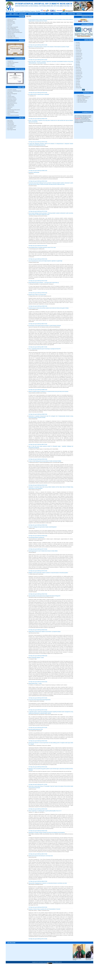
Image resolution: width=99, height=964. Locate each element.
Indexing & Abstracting (11, 19)
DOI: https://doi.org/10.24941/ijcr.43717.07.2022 (38, 549)
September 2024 (79, 76)
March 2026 (78, 48)
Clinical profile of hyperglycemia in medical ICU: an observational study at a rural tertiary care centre (48, 883)
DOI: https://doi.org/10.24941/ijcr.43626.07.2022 (38, 881)
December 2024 (79, 72)
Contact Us (79, 13)
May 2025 (78, 64)
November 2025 (79, 54)
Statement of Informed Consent (13, 31)
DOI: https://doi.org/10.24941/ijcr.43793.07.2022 (38, 181)
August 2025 (78, 59)
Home (10, 13)
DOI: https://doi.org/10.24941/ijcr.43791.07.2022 (38, 280)
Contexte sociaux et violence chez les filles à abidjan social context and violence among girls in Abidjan (49, 308)
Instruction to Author (11, 23)
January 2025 (78, 70)
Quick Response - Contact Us (13, 37)
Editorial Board (10, 20)
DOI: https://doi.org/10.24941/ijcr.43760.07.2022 (38, 629)
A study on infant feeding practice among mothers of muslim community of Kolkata (45, 461)
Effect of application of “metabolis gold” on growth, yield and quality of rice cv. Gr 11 (45, 810)
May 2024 (78, 83)
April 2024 (78, 84)
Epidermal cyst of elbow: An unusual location (37, 294)
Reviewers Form (71, 13)
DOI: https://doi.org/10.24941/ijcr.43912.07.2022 (38, 44)
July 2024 (78, 79)
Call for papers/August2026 (12, 27)
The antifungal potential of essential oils (36, 537)
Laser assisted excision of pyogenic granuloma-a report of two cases (42, 247)
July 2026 (78, 42)
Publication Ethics (10, 33)
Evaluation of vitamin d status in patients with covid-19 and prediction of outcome (44, 909)
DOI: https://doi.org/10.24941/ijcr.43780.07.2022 (38, 414)
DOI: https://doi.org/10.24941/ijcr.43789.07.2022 (38, 170)
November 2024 (79, 73)
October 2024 (78, 75)
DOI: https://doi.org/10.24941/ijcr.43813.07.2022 (38, 444)
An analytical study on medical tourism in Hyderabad (39, 94)
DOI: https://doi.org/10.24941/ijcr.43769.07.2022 (38, 258)
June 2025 (78, 62)
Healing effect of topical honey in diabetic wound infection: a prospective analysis (45, 631)
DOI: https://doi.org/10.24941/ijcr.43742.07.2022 (38, 485)
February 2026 (78, 50)
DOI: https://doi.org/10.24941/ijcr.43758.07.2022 (38, 655)
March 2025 (78, 67)
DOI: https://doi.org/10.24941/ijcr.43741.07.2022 (38, 709)
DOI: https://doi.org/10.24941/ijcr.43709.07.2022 (38, 808)
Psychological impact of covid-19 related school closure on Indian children (43, 550)
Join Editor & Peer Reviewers (12, 62)
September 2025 (79, 58)
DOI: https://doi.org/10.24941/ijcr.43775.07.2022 (38, 245)
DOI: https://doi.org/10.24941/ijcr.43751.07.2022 (38, 59)
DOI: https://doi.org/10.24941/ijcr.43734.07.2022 (38, 766)
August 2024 (78, 78)
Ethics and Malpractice (11, 28)
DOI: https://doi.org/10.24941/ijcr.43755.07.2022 (38, 681)
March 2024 (78, 86)
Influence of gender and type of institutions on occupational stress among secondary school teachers (48, 391)
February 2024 (78, 87)
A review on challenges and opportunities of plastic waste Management (43, 526)
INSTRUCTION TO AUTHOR (33, 13)
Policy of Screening (11, 66)
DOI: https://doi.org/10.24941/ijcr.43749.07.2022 (38, 459)
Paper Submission (10, 63)
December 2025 (79, 53)
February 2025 (78, 68)
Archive (49, 13)
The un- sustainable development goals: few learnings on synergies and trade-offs (45, 348)
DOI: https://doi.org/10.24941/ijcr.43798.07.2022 (38, 306)
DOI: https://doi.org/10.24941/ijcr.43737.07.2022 (38, 727)
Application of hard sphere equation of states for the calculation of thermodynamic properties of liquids (49, 46)
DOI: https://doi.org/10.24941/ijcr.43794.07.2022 (38, 292)
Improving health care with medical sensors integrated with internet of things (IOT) (44, 595)
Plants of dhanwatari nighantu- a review (36, 657)
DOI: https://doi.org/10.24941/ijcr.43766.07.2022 (38, 593)
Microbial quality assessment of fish (36, 729)
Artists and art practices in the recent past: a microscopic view (41, 855)
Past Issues (9, 25)
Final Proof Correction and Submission (14, 32)
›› (87, 89)
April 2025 (78, 65)
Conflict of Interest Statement (13, 29)
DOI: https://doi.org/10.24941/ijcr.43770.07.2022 (38, 570)
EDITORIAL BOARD (22, 13)
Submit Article (56, 13)
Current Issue (43, 13)
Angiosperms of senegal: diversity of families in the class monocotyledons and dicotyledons (47, 832)
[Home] (39, 11)
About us (15, 13)
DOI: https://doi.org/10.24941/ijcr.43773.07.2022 (38, 92)
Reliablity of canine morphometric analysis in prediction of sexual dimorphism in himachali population (48, 572)
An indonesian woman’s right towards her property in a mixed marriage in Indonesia (45, 325)
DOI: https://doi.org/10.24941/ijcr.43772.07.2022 (38, 211)
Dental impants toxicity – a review (35, 683)
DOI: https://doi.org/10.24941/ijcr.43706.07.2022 (38, 830)
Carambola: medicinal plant (34, 172)
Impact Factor (10, 65)
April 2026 (78, 47)
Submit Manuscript (11, 21)
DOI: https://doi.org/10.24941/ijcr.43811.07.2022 (38, 346)
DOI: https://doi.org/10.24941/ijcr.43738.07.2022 (38, 525)
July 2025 (78, 61)
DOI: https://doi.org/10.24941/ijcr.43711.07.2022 (38, 784)
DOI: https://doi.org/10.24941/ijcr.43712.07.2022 (38, 938)
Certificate (63, 13)
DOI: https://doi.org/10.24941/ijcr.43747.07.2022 (38, 697)
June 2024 (78, 81)
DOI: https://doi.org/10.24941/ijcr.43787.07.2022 (38, 141)
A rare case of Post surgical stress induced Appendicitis (40, 699)
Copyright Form (10, 61)
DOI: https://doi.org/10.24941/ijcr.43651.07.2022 (38, 853)
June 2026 (78, 43)
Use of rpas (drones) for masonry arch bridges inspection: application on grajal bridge (45, 260)
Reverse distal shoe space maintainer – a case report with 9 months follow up (44, 282)
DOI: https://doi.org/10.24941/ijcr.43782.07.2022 (38, 118)
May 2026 (78, 45)
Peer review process (11, 35)
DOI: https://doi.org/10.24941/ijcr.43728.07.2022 (38, 535)
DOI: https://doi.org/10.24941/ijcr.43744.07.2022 (38, 907)
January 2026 (78, 51)
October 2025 (78, 56)
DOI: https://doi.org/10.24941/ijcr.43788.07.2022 (38, 389)
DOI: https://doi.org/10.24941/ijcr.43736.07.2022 (38, 740)
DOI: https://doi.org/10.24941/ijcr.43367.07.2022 (38, 323)
